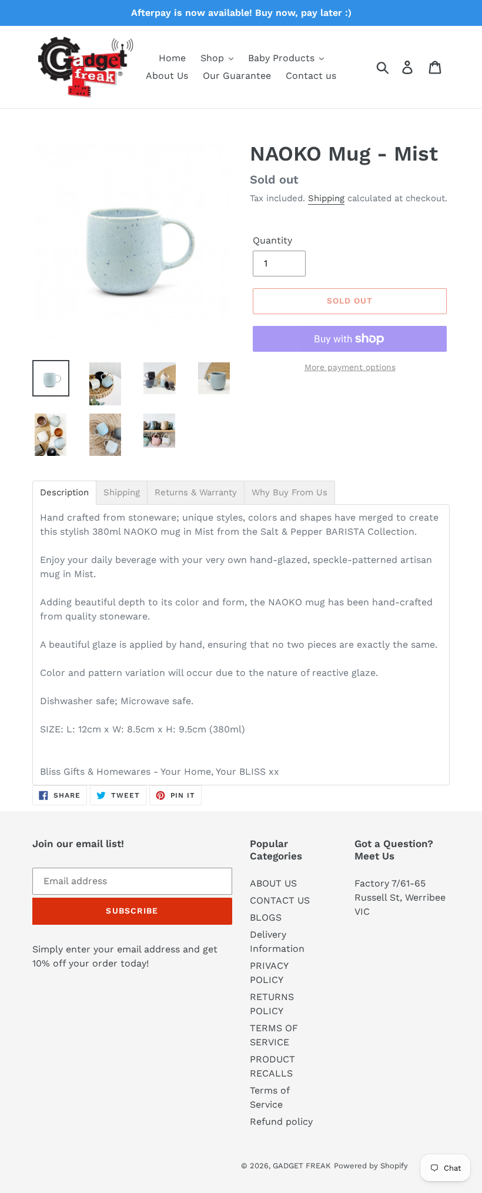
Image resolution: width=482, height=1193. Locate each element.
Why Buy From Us (289, 492)
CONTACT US (280, 900)
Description (64, 492)
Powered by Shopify (371, 1165)
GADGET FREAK (302, 1165)
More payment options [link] (350, 367)
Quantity (272, 240)
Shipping (326, 198)
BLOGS (266, 917)
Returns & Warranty (196, 492)
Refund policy (281, 1121)
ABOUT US (273, 883)
